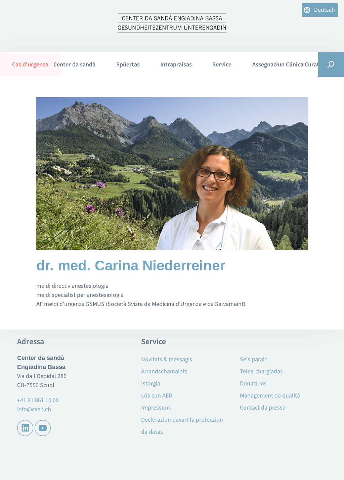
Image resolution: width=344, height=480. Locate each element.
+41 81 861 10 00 (38, 400)
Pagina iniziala (25, 64)
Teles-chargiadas (261, 371)
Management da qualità (270, 395)
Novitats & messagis (166, 359)
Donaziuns (253, 383)
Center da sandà (74, 64)
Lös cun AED (156, 395)
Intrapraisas (176, 64)
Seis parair (253, 359)
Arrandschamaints (164, 371)
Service (221, 64)
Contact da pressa (263, 408)
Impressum (155, 408)
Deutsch (324, 10)
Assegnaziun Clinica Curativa (289, 64)
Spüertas (128, 64)
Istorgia (150, 383)
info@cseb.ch (34, 409)
